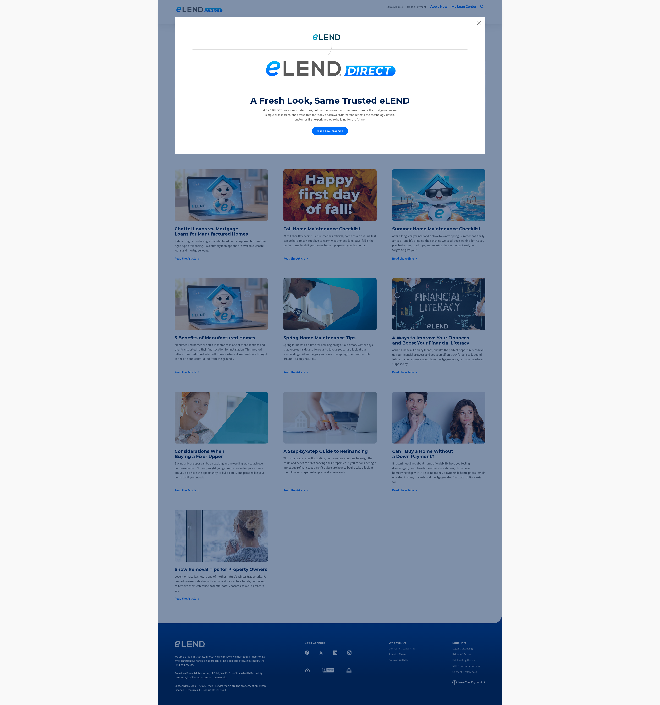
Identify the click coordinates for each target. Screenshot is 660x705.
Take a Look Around (328, 131)
